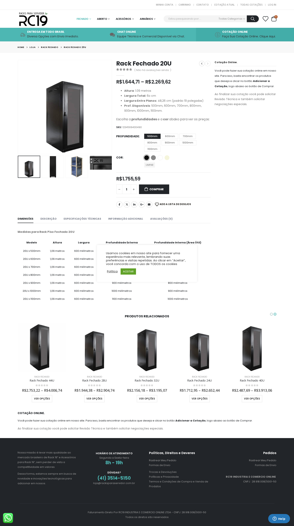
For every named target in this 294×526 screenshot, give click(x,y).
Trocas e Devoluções (163, 472)
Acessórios (123, 19)
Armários (146, 19)
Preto (146, 157)
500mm (152, 136)
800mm (152, 142)
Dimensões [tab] (25, 219)
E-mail (149, 204)
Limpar (149, 164)
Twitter (127, 204)
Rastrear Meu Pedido (162, 460)
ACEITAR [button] (128, 271)
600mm (170, 136)
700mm (188, 136)
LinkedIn (134, 204)
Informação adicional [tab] (125, 219)
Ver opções (42, 398)
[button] (19, 107)
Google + (142, 204)
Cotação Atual (224, 4)
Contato (202, 4)
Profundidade (127, 136)
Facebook (119, 204)
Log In (272, 4)
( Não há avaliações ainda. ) (152, 70)
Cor (119, 157)
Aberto (102, 19)
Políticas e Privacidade (164, 477)
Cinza (153, 157)
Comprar (156, 189)
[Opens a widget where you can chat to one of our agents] (279, 519)
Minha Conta (164, 4)
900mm (170, 142)
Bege (167, 157)
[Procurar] (253, 18)
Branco (160, 157)
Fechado (82, 19)
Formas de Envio (159, 465)
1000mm (187, 142)
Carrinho (185, 4)
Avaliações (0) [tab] (161, 219)
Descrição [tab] (48, 219)
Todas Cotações (251, 4)
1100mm (152, 149)
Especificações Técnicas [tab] (82, 219)
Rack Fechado (41, 376)
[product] (42, 347)
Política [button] (112, 271)
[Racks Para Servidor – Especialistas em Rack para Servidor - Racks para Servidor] (43, 18)
